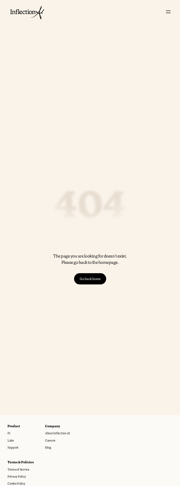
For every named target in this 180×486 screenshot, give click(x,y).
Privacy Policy (17, 477)
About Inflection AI (57, 433)
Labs (11, 440)
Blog (48, 447)
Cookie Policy (16, 484)
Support (13, 447)
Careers (50, 440)
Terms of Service (19, 469)
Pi (9, 433)
